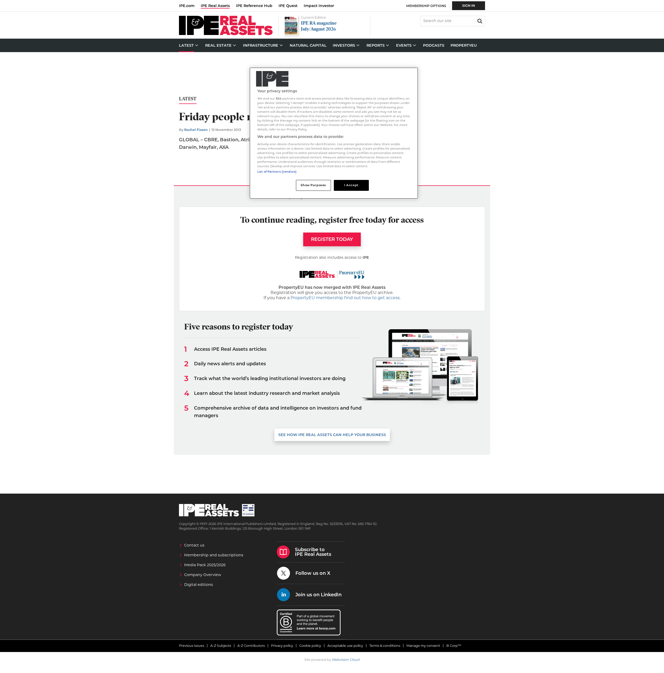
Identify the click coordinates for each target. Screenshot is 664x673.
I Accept (351, 185)
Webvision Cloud (346, 660)
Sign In (468, 6)
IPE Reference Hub (254, 5)
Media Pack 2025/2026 (205, 565)
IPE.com (187, 5)
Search (479, 20)
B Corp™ (453, 646)
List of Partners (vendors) (276, 171)
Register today (332, 239)
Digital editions (198, 584)
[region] (334, 133)
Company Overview (202, 574)
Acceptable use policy (345, 646)
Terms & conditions (384, 646)
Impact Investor (319, 5)
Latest (188, 99)
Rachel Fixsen (196, 130)
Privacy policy (282, 646)
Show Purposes (313, 185)
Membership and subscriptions (213, 555)
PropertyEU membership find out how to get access (345, 297)
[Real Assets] (226, 33)
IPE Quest (288, 5)
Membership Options (426, 6)
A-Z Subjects (220, 646)
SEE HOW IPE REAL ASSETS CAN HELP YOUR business (332, 434)
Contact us (194, 545)
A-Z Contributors (251, 646)
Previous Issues (191, 646)
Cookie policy (310, 646)
